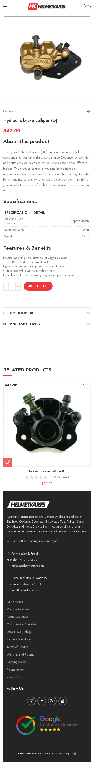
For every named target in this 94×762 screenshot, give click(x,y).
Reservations (14, 677)
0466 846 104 (31, 584)
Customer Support (19, 313)
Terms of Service (17, 647)
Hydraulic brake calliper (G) (47, 471)
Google (52, 701)
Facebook (41, 701)
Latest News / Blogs (19, 632)
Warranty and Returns (20, 654)
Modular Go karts (18, 609)
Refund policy (15, 669)
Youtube (62, 701)
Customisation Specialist (22, 624)
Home (7, 111)
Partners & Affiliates (19, 639)
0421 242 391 (29, 559)
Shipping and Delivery (21, 324)
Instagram (31, 701)
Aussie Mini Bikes (17, 617)
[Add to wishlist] (85, 386)
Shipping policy (16, 662)
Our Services (15, 602)
